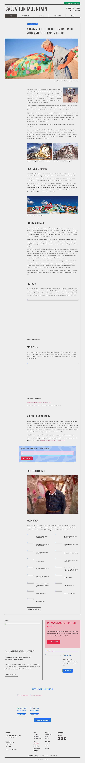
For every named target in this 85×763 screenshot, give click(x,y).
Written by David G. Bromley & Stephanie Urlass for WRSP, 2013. (39, 402)
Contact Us (36, 751)
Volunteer (47, 738)
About (35, 741)
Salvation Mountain (26, 9)
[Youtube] (65, 738)
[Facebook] (59, 738)
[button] (52, 494)
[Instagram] (62, 738)
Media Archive (37, 749)
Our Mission (36, 747)
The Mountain (36, 743)
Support (46, 733)
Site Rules (36, 734)
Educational (47, 741)
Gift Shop (47, 748)
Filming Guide (36, 736)
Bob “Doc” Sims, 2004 (34, 405)
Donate (46, 736)
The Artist (36, 745)
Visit (35, 733)
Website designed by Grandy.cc (42, 759)
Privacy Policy (54, 755)
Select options (21, 715)
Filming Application (38, 738)
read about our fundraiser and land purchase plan (52, 440)
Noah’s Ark (47, 743)
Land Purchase (48, 734)
